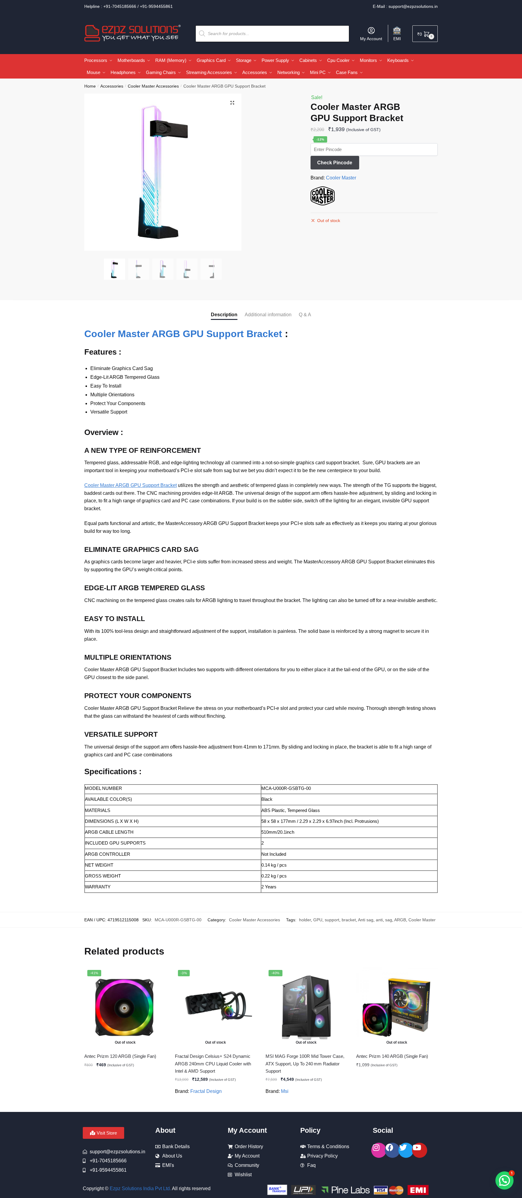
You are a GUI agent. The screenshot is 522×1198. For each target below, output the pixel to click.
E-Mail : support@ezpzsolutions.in (405, 6)
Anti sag (365, 919)
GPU (317, 919)
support (332, 919)
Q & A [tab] (305, 314)
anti (379, 919)
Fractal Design (206, 1091)
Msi (284, 1091)
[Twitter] (406, 1150)
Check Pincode (334, 162)
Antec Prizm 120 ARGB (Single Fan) (120, 1056)
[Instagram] (378, 1150)
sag (388, 919)
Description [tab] (224, 314)
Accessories (111, 86)
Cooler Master (341, 177)
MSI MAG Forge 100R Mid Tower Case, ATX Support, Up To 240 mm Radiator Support (305, 1064)
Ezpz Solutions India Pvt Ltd (140, 1188)
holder (305, 919)
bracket (349, 919)
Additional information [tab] (268, 314)
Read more (125, 1104)
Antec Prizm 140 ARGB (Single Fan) (392, 1056)
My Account (371, 38)
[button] (232, 103)
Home (90, 86)
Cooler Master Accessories (153, 86)
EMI (397, 38)
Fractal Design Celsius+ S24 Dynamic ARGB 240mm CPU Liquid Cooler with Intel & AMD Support (213, 1064)
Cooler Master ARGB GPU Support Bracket (183, 333)
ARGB (400, 919)
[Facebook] (392, 1150)
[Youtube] (419, 1150)
